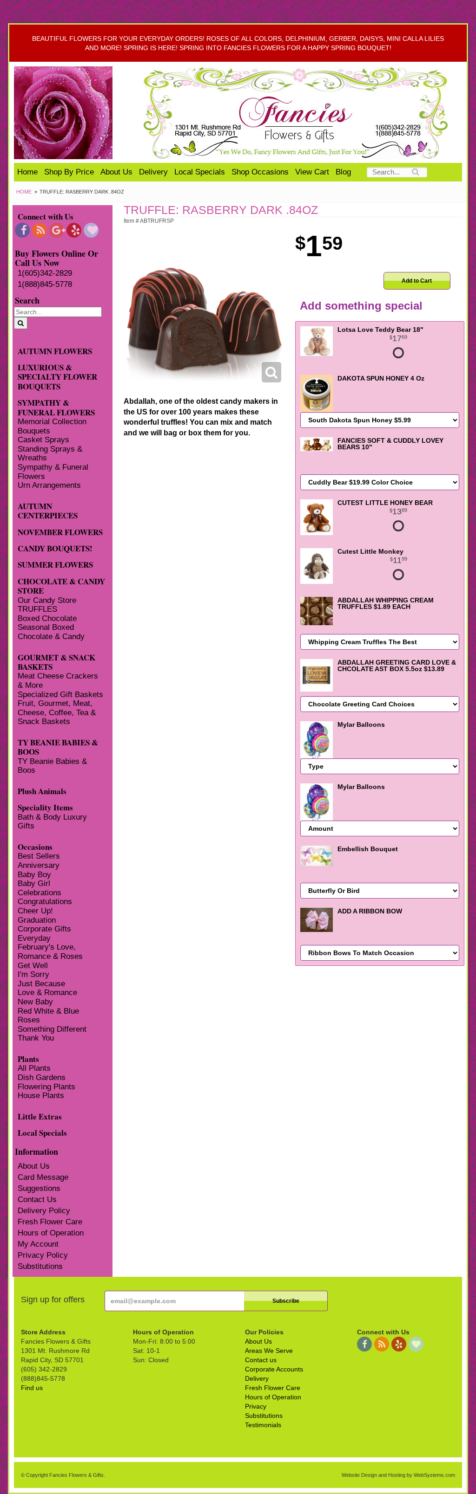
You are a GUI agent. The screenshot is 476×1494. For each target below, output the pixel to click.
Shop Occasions (260, 172)
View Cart (312, 172)
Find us (32, 1387)
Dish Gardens (42, 1077)
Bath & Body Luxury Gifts (52, 822)
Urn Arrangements (49, 485)
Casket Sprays (43, 439)
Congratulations (45, 901)
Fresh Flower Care (50, 1221)
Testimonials (263, 1425)
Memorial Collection (52, 421)
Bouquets (34, 431)
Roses (29, 1019)
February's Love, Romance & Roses (50, 952)
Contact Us (37, 1199)
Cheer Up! (35, 910)
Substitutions (40, 1266)
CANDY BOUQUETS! (55, 548)
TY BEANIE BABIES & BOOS (58, 747)
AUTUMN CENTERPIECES (48, 510)
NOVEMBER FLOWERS (60, 531)
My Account (38, 1244)
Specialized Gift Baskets (60, 694)
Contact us (261, 1360)
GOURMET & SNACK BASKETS (56, 662)
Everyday (34, 938)
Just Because (41, 983)
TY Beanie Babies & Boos (52, 766)
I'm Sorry (33, 974)
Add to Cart (417, 281)
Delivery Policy (44, 1210)
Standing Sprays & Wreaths (50, 454)
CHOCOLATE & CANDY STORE (61, 586)
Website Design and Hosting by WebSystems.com (398, 1475)
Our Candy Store (47, 600)
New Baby (35, 1001)
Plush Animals (42, 790)
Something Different (52, 1029)
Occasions (35, 846)
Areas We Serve (269, 1350)
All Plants (34, 1068)
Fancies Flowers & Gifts (297, 112)
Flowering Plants (46, 1086)
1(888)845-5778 (45, 284)
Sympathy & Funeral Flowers (53, 472)
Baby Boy (34, 874)
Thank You (36, 1038)
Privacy (255, 1406)
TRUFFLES (37, 609)
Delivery (153, 172)
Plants (28, 1058)
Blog (343, 172)
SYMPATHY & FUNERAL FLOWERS (56, 407)
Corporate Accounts (274, 1369)
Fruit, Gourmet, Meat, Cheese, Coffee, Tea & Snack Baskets (57, 712)
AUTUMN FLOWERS (55, 350)
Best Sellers (39, 856)
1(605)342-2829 (45, 273)
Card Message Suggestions (43, 1183)
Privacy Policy (43, 1255)
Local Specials (199, 172)
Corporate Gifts (44, 929)
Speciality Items (45, 807)
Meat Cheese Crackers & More (58, 681)
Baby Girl (34, 883)
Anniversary (39, 865)
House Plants (41, 1095)
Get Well (33, 965)
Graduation (37, 920)
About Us (116, 172)
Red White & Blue (48, 1011)
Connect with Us (45, 216)
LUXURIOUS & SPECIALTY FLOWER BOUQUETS (57, 376)
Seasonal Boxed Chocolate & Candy (51, 632)
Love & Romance (47, 992)
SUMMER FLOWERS (55, 564)
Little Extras (40, 1116)
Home (27, 172)
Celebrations (39, 892)
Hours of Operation (51, 1233)
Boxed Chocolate (47, 618)
